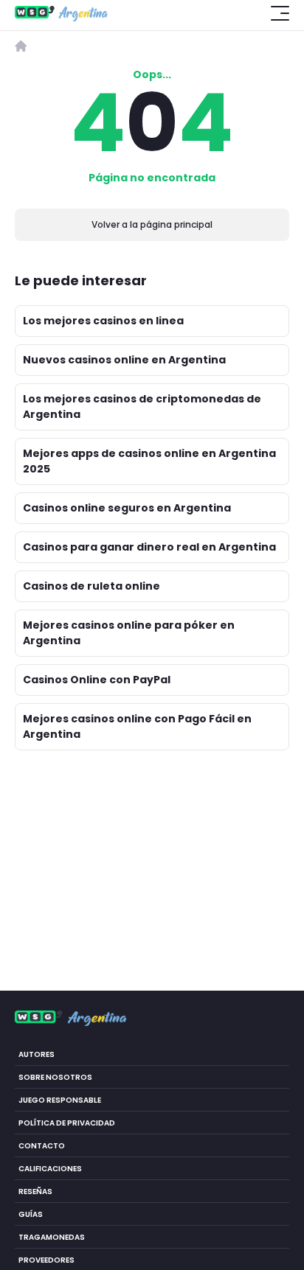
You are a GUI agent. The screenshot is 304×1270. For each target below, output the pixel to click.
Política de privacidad (66, 1122)
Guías (30, 1214)
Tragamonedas (51, 1237)
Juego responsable (59, 1100)
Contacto (41, 1145)
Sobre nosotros (55, 1077)
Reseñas (35, 1191)
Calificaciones (50, 1168)
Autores (36, 1054)
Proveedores (46, 1260)
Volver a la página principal (152, 224)
